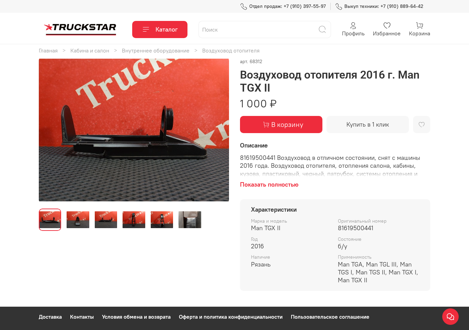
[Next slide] (218, 130)
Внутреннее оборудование (156, 50)
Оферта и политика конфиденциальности (231, 316)
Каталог (167, 29)
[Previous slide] (50, 130)
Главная (48, 50)
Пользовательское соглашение (330, 316)
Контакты (82, 316)
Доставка (50, 316)
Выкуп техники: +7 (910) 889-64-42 (383, 6)
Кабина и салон (89, 50)
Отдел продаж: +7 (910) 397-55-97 (287, 6)
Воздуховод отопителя (231, 50)
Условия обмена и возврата (136, 316)
